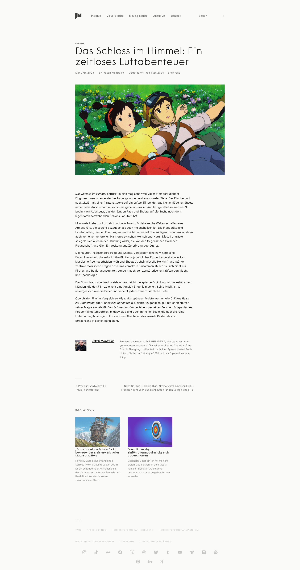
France (95, 75)
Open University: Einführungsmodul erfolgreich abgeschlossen (148, 452)
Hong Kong (97, 69)
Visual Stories (115, 15)
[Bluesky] (156, 552)
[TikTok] (96, 552)
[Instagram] (84, 552)
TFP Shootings (96, 530)
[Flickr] (108, 552)
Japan (94, 42)
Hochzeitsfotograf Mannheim (179, 530)
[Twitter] (132, 552)
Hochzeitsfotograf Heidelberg (132, 530)
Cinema (80, 43)
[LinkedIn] (150, 561)
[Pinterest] (138, 561)
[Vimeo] (192, 552)
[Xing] (162, 561)
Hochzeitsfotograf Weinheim (94, 541)
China (94, 35)
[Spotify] (215, 552)
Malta (94, 55)
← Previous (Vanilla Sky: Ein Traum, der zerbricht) (90, 387)
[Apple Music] (204, 552)
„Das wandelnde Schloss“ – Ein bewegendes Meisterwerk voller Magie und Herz (97, 452)
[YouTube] (180, 552)
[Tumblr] (168, 552)
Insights (96, 15)
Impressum (127, 541)
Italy (93, 49)
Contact (176, 15)
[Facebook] (120, 552)
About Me (159, 15)
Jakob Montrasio (103, 341)
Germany (96, 62)
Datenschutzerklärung (155, 541)
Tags (78, 530)
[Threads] (144, 552)
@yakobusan (127, 345)
